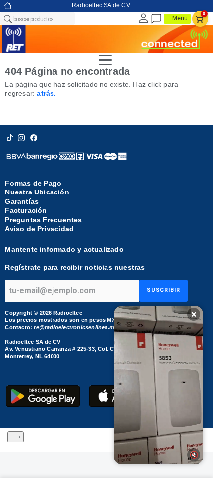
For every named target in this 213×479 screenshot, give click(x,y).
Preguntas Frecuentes (43, 220)
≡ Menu (177, 18)
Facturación (26, 210)
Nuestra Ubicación (37, 192)
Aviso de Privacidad (39, 229)
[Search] (7, 18)
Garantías (22, 201)
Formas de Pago (33, 183)
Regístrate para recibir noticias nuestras (75, 267)
